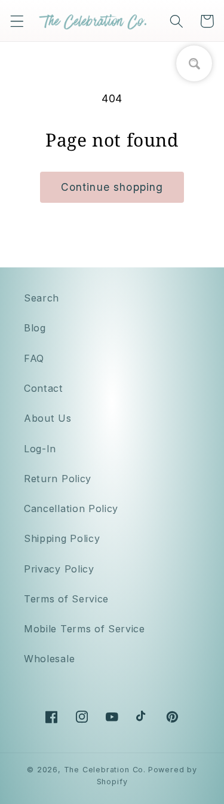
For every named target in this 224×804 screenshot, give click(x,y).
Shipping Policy (62, 538)
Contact (43, 388)
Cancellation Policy (71, 508)
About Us (48, 418)
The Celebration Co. (105, 769)
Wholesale (49, 659)
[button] (17, 21)
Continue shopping (112, 187)
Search (41, 298)
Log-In (40, 449)
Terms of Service (66, 599)
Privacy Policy (59, 569)
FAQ (34, 358)
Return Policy (57, 479)
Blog (35, 328)
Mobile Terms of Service (84, 629)
